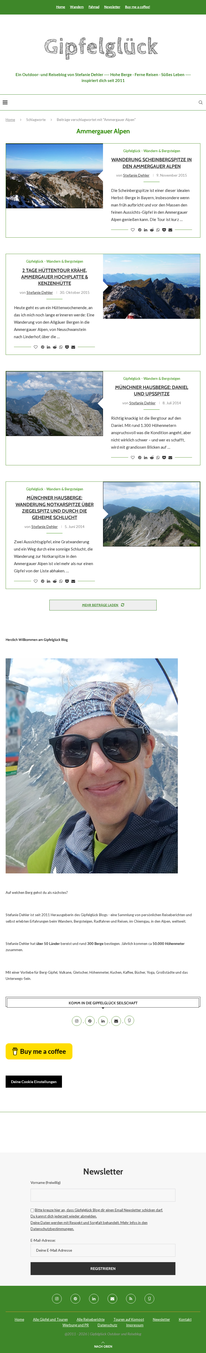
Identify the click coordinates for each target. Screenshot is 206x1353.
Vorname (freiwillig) (46, 1182)
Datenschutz (107, 1325)
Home (60, 7)
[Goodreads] (129, 1021)
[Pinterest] (90, 1021)
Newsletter (112, 7)
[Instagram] (77, 1021)
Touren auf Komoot (128, 1319)
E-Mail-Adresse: (43, 1240)
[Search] (200, 102)
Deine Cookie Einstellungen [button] (34, 1081)
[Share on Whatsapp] (158, 229)
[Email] (116, 1021)
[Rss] (131, 1299)
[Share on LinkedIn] (145, 229)
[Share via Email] (170, 229)
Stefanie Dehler (136, 175)
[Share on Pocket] (164, 229)
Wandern (77, 7)
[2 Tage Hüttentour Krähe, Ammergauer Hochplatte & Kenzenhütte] (151, 286)
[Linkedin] (103, 1021)
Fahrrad (94, 7)
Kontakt (185, 1319)
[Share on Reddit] (152, 229)
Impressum (135, 1325)
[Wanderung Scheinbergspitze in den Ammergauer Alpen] (54, 176)
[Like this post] (133, 229)
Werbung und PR (75, 1325)
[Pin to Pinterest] (139, 229)
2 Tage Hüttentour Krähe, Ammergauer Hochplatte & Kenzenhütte (54, 277)
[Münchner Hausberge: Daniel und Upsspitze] (54, 403)
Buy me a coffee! (137, 7)
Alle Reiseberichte (91, 1319)
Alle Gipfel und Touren (50, 1319)
